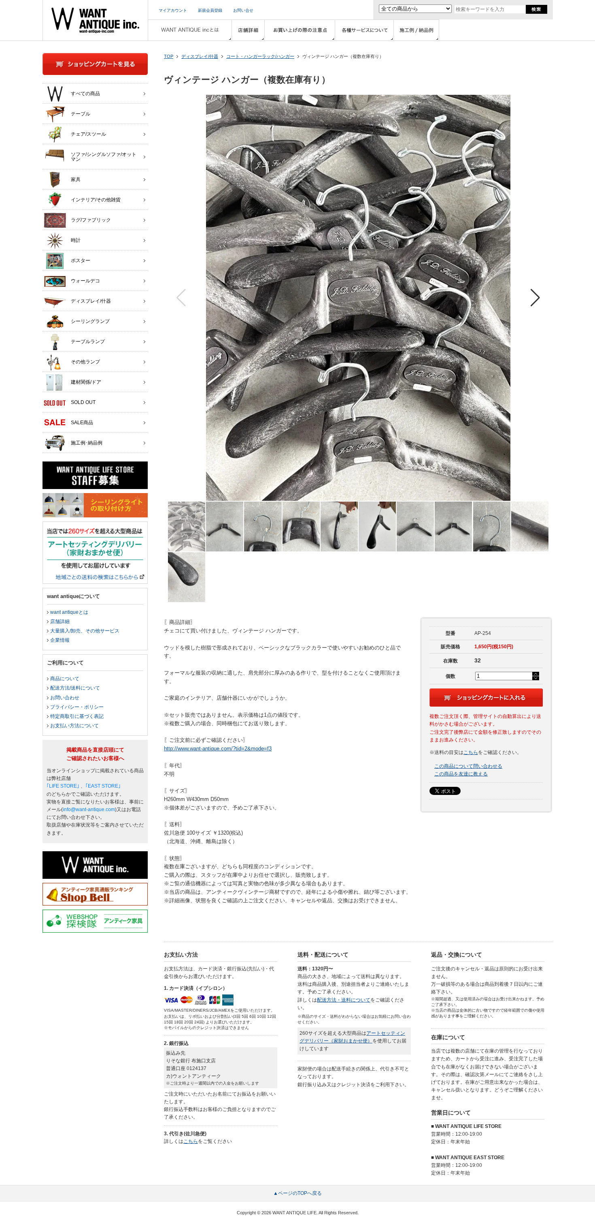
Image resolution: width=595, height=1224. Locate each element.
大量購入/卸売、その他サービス (84, 631)
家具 (76, 179)
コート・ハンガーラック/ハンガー (260, 56)
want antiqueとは (69, 612)
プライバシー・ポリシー (77, 707)
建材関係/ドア (86, 382)
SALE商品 (82, 422)
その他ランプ (85, 362)
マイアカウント (173, 10)
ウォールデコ (85, 281)
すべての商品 (85, 93)
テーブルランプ (88, 341)
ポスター (80, 260)
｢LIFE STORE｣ (63, 786)
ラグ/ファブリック (91, 220)
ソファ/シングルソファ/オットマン (103, 157)
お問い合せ (243, 10)
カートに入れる (486, 697)
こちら (470, 752)
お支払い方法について (74, 725)
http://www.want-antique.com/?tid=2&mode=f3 (218, 749)
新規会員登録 (210, 10)
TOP (168, 56)
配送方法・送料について (343, 1000)
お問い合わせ (64, 698)
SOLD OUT (83, 402)
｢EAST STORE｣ (103, 786)
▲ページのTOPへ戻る (297, 1193)
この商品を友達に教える (461, 774)
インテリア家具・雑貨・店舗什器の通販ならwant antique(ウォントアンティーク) (95, 20)
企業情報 (60, 640)
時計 (76, 240)
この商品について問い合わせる (468, 766)
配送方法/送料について (75, 688)
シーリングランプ (90, 321)
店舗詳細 (60, 621)
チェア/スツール (88, 134)
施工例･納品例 (86, 443)
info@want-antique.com (89, 809)
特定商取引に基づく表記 (77, 716)
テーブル (80, 114)
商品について (64, 678)
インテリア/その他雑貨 (96, 200)
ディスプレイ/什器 (199, 56)
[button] (535, 298)
